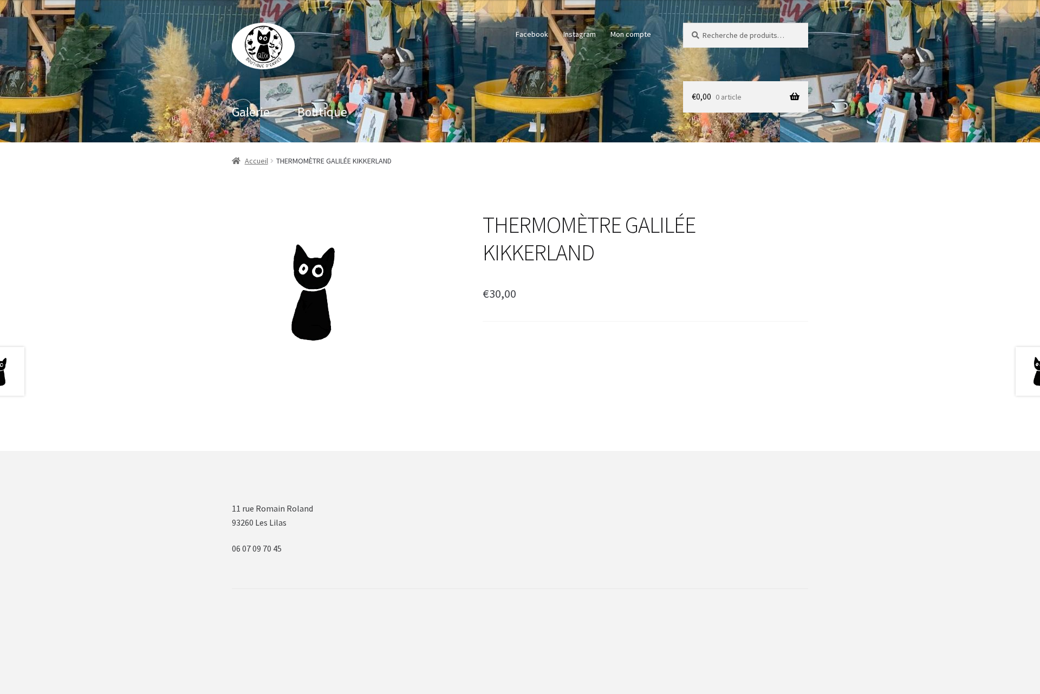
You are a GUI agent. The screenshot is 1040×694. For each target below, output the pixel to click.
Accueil (256, 161)
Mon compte (630, 34)
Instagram (579, 34)
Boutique (322, 112)
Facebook (532, 34)
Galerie (251, 112)
